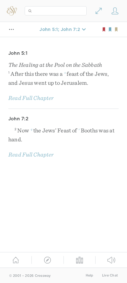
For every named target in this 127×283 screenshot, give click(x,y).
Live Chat (110, 275)
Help (89, 275)
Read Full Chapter (31, 97)
